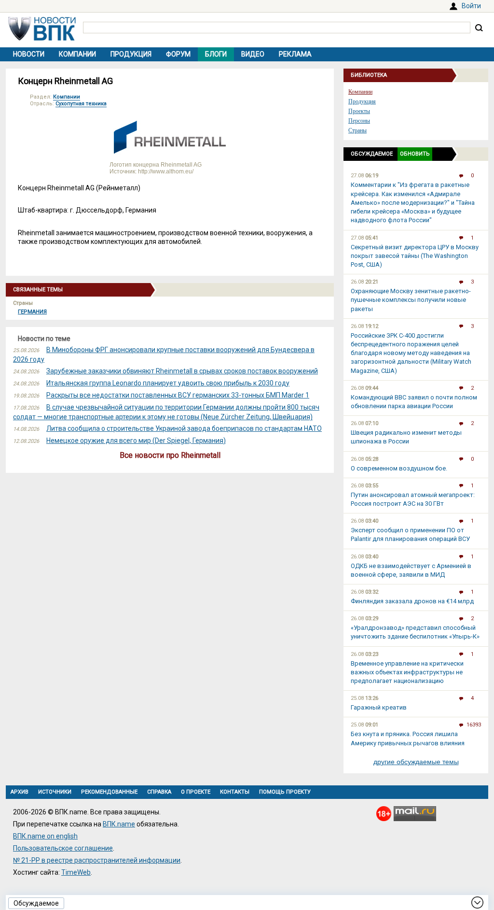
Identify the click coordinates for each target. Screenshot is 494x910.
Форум (178, 54)
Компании (77, 54)
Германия (32, 312)
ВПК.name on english (45, 836)
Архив (19, 792)
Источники (54, 792)
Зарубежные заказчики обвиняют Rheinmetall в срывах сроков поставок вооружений (182, 371)
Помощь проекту (285, 792)
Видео (252, 54)
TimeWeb (76, 872)
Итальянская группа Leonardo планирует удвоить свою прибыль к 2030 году (167, 383)
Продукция (130, 54)
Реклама (295, 54)
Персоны (359, 120)
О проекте (195, 792)
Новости (28, 54)
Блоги (216, 54)
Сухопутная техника (81, 103)
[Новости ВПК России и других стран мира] (42, 38)
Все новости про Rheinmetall (170, 455)
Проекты (359, 111)
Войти (471, 6)
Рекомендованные (109, 792)
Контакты (234, 792)
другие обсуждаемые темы (416, 762)
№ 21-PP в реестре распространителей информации (96, 860)
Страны (357, 130)
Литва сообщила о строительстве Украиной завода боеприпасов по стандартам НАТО (184, 428)
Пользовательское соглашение (63, 848)
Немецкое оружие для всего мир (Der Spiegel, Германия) (136, 440)
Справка (159, 792)
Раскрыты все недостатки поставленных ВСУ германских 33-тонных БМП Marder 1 (177, 395)
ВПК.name (119, 824)
